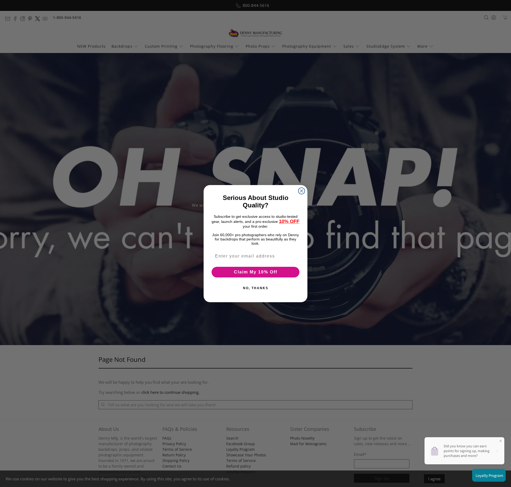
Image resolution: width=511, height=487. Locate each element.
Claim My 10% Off (255, 271)
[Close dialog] (301, 191)
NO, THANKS (255, 288)
